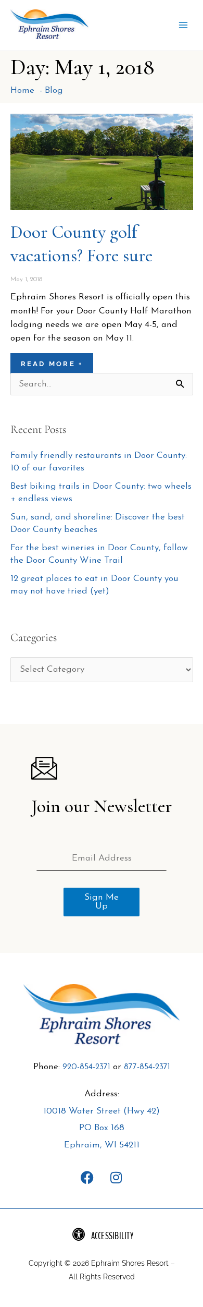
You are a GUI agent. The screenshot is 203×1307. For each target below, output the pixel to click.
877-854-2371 (147, 1067)
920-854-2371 (86, 1067)
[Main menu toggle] (183, 25)
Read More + (52, 364)
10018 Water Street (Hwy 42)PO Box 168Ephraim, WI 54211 (101, 1128)
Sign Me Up (101, 902)
